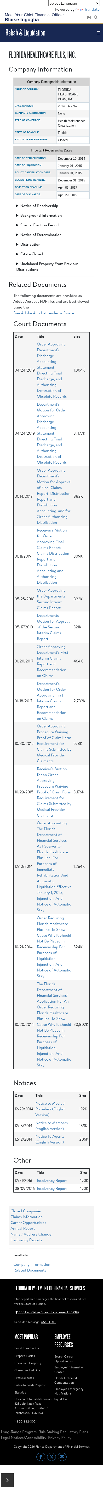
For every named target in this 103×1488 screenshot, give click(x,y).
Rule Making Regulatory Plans (63, 1431)
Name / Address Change (31, 1234)
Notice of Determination (41, 234)
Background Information (41, 215)
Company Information (31, 1264)
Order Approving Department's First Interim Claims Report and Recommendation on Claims (52, 661)
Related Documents (29, 1270)
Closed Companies (26, 1211)
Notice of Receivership (39, 205)
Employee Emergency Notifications (68, 1391)
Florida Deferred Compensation (65, 1380)
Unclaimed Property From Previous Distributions (47, 266)
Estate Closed (31, 254)
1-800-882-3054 (25, 1421)
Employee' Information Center (69, 1369)
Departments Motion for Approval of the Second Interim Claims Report (54, 627)
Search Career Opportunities (64, 1358)
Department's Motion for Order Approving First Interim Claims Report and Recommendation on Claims (51, 701)
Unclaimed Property (27, 1363)
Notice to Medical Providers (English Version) (50, 1108)
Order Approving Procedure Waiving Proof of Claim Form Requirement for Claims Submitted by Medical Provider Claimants (54, 743)
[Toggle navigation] (98, 33)
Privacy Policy (59, 1437)
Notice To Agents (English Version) (49, 1139)
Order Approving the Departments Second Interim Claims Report (51, 599)
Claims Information (27, 1216)
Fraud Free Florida (26, 1348)
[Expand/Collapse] (7, 1480)
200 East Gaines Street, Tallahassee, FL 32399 (48, 1312)
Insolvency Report (52, 1180)
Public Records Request (30, 1385)
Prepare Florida (24, 1355)
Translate (91, 9)
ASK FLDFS (48, 1322)
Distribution (30, 244)
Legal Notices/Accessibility (23, 1437)
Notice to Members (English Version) (51, 1125)
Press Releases (24, 1377)
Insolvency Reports (26, 1240)
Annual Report (23, 1228)
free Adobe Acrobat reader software (43, 313)
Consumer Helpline (27, 1370)
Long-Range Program (19, 1431)
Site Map (20, 1392)
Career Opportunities (28, 1222)
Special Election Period (39, 225)
